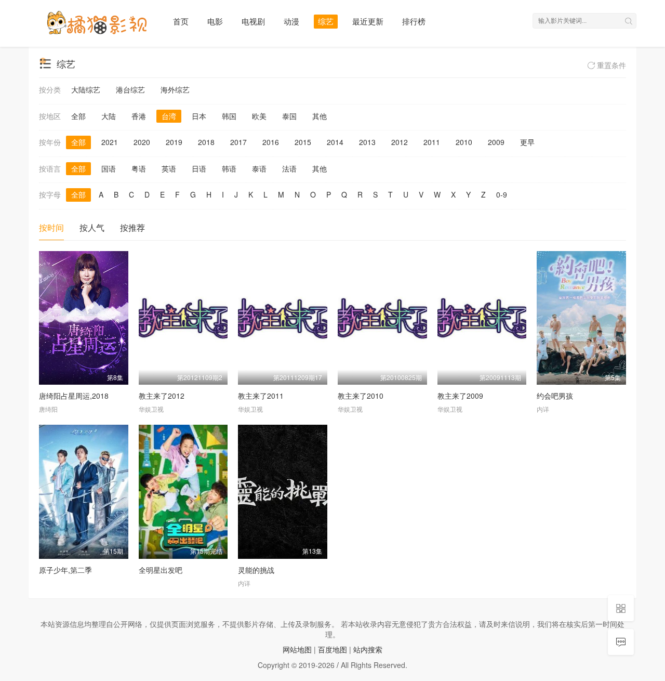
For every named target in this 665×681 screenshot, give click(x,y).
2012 (399, 142)
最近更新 (367, 21)
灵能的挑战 (256, 570)
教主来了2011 (261, 395)
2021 (109, 142)
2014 (335, 142)
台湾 (169, 116)
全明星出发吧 (160, 570)
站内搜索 (367, 649)
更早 (527, 142)
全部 (78, 116)
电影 (215, 21)
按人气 (91, 227)
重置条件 (610, 65)
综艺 (326, 21)
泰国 (289, 116)
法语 (289, 168)
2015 (303, 142)
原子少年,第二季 (65, 570)
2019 (174, 142)
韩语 (229, 168)
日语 (199, 168)
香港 (138, 116)
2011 (431, 142)
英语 (169, 168)
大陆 (108, 116)
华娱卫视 (151, 408)
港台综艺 (130, 89)
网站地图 (297, 649)
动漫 (291, 21)
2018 (206, 142)
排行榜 (413, 21)
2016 (270, 142)
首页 (181, 21)
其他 (319, 116)
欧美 (259, 116)
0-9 (501, 194)
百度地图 (332, 649)
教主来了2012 (161, 395)
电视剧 (253, 21)
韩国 (229, 116)
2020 (142, 142)
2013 (367, 142)
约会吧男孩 (555, 395)
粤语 (138, 168)
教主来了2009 (460, 395)
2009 (496, 142)
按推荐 (132, 227)
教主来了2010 (360, 395)
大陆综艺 (85, 89)
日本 (199, 116)
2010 (464, 142)
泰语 (259, 168)
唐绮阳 (48, 408)
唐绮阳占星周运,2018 (74, 395)
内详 (543, 408)
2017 (238, 142)
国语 (108, 168)
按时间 (51, 227)
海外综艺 (175, 89)
